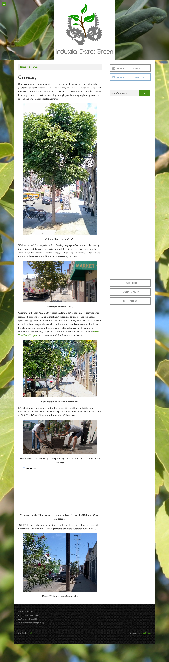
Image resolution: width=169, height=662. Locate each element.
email (30, 633)
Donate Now (131, 291)
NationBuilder (145, 633)
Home (23, 66)
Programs (33, 66)
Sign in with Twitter (130, 77)
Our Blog (130, 282)
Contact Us (130, 300)
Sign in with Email (129, 68)
